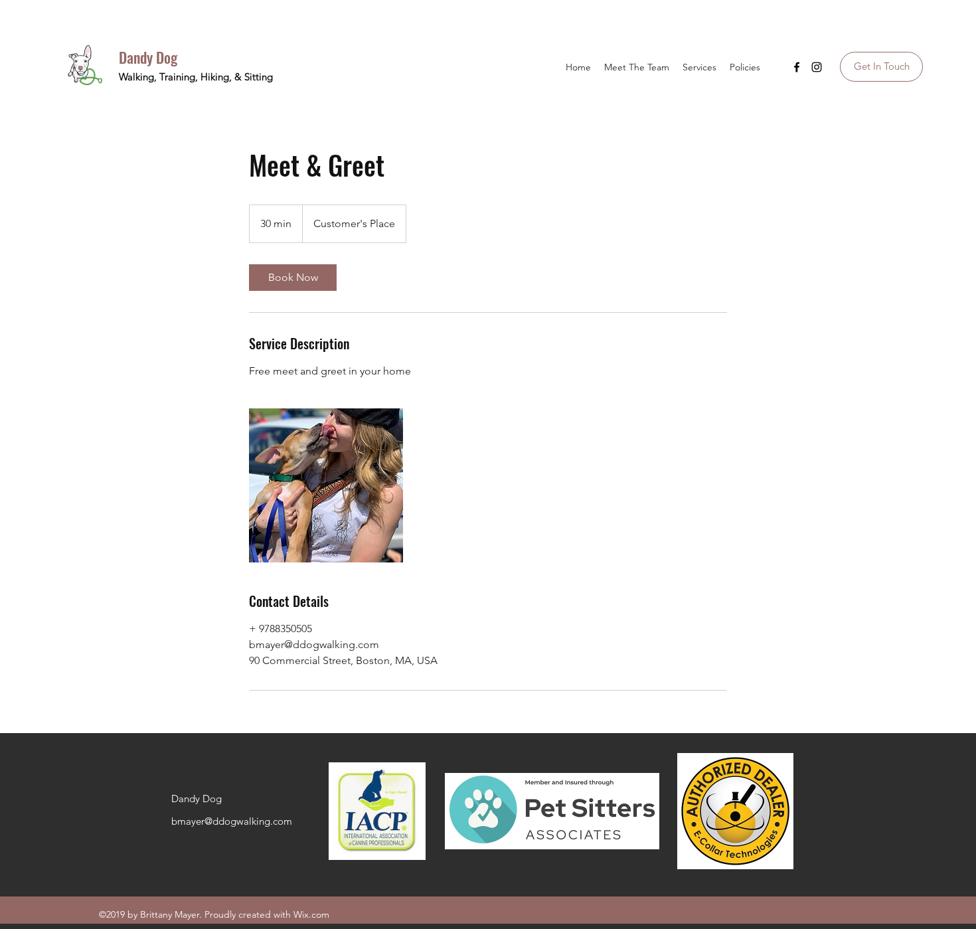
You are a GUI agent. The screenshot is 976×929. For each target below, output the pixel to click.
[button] (699, 67)
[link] (293, 277)
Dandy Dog (148, 57)
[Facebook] (796, 67)
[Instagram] (816, 67)
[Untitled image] (326, 485)
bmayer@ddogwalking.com (231, 821)
